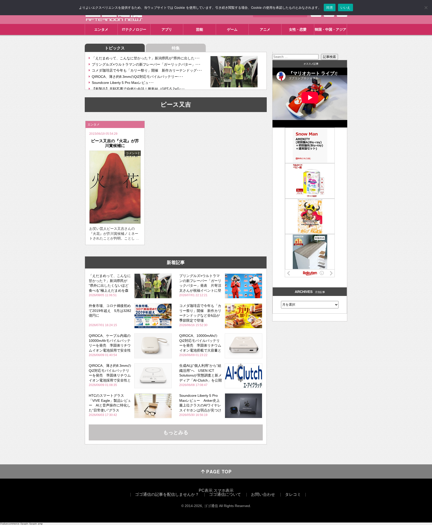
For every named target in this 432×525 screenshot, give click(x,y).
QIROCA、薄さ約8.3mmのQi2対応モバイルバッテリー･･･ (137, 77)
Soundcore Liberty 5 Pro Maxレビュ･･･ (123, 83)
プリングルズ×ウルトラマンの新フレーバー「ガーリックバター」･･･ (146, 64)
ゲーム (232, 29)
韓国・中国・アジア (330, 29)
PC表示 (205, 490)
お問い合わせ (263, 494)
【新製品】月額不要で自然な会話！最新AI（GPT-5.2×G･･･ (138, 89)
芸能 (199, 29)
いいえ (345, 7)
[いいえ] (425, 7)
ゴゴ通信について (225, 494)
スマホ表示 (224, 490)
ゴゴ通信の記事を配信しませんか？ (167, 494)
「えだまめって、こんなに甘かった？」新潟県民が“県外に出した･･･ (146, 58)
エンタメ (101, 29)
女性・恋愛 (297, 29)
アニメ (265, 29)
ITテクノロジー (134, 29)
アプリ (167, 29)
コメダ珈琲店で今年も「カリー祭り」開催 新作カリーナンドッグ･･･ (147, 70)
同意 (329, 7)
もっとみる (175, 432)
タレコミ (293, 494)
